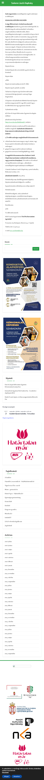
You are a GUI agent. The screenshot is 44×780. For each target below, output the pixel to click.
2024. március (9, 645)
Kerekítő (7, 505)
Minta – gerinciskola (11, 489)
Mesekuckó (8, 513)
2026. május (8, 549)
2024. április (8, 641)
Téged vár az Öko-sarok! (12, 485)
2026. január (8, 565)
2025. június (8, 589)
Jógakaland (8, 525)
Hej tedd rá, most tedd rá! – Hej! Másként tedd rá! (19, 481)
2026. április (8, 553)
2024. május (8, 637)
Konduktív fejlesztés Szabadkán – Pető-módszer (22, 414)
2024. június (8, 633)
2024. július (8, 629)
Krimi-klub (8, 501)
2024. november (9, 617)
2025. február (8, 605)
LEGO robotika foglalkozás (13, 521)
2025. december (9, 569)
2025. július (8, 585)
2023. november (9, 649)
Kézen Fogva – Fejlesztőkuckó (14, 493)
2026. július (8, 541)
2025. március (9, 601)
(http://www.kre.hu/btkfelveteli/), (15, 122)
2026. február (9, 561)
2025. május (8, 593)
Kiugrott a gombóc (11, 509)
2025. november (9, 573)
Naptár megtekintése (8, 418)
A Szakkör (8, 477)
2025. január (8, 609)
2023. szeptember (10, 653)
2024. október (9, 621)
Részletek (5, 772)
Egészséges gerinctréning (13, 497)
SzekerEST (8, 517)
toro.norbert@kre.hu (16, 230)
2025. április (8, 597)
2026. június (8, 545)
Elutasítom (17, 776)
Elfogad (6, 776)
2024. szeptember (10, 625)
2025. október (9, 577)
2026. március (9, 557)
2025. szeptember (10, 581)
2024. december (9, 613)
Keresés (7, 242)
